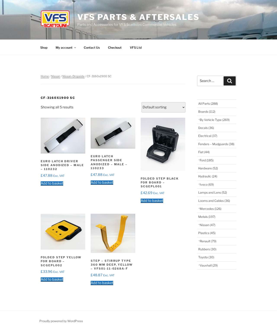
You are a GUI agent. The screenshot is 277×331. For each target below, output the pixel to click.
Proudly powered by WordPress (61, 321)
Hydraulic (207, 176)
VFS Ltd (136, 47)
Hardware (208, 168)
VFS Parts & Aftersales (138, 17)
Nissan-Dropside (73, 76)
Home (45, 76)
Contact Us (92, 47)
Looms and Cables (214, 200)
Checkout (115, 47)
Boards (206, 111)
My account (64, 47)
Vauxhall (209, 265)
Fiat (204, 152)
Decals (206, 128)
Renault (208, 241)
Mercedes (210, 208)
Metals (206, 217)
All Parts (208, 103)
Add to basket (52, 183)
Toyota (206, 257)
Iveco (207, 184)
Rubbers (207, 249)
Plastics (207, 233)
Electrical (207, 136)
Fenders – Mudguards (216, 144)
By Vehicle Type (215, 120)
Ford (207, 160)
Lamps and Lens (212, 192)
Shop (43, 47)
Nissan (55, 76)
